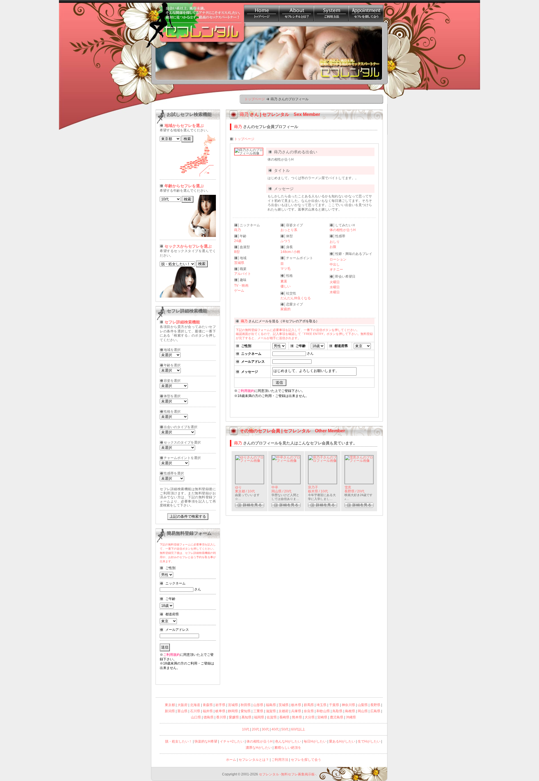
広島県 (375, 711)
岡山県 (363, 711)
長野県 (375, 705)
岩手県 (220, 705)
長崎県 (284, 717)
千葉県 (334, 705)
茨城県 (283, 705)
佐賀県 (272, 717)
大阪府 (182, 705)
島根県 (350, 711)
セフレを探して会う (306, 760)
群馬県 (309, 705)
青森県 (208, 705)
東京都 (170, 705)
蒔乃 (238, 443)
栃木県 (296, 705)
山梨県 (363, 705)
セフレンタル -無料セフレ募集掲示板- (287, 774)
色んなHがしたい (288, 741)
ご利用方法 (279, 760)
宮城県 (233, 705)
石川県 (195, 711)
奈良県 (309, 711)
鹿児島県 (336, 717)
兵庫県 (296, 711)
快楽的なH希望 (206, 741)
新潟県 (170, 711)
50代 (285, 729)
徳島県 (209, 717)
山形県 (258, 705)
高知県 (246, 717)
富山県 (182, 711)
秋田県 (246, 705)
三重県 (258, 711)
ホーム (231, 760)
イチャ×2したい (232, 741)
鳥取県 (337, 711)
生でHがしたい (369, 741)
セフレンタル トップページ (261, 11)
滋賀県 (271, 711)
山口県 (196, 717)
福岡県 (259, 717)
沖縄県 (351, 717)
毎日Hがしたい (315, 741)
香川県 (221, 717)
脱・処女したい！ (178, 741)
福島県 (271, 705)
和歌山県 (323, 711)
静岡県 (233, 711)
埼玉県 (321, 705)
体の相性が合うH (259, 741)
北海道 (195, 705)
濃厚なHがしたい (259, 748)
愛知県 (246, 711)
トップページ (255, 99)
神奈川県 (348, 705)
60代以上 (298, 729)
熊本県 (297, 717)
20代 (255, 729)
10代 (245, 729)
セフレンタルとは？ (296, 11)
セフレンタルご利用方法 (331, 11)
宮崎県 (322, 717)
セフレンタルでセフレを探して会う (365, 11)
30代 (265, 729)
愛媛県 (234, 717)
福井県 (208, 711)
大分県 (310, 717)
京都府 (283, 711)
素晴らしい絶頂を (287, 748)
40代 (275, 729)
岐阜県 (220, 711)
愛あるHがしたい (342, 741)
